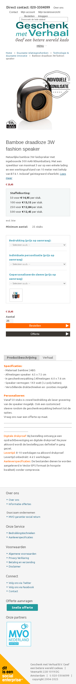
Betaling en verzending (22, 562)
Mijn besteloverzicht (49, 12)
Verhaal (48, 357)
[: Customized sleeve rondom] (16, 295)
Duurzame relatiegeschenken (32, 53)
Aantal (10, 316)
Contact (13, 12)
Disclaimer (15, 566)
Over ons (58, 7)
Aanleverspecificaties (21, 537)
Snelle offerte (22, 607)
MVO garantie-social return (24, 517)
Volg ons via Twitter (20, 583)
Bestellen (29, 16)
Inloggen (43, 16)
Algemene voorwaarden (22, 553)
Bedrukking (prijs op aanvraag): (30, 240)
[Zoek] (17, 19)
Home (9, 53)
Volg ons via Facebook (21, 587)
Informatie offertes (20, 504)
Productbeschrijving (21, 357)
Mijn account (28, 12)
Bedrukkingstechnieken (22, 533)
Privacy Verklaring (19, 558)
